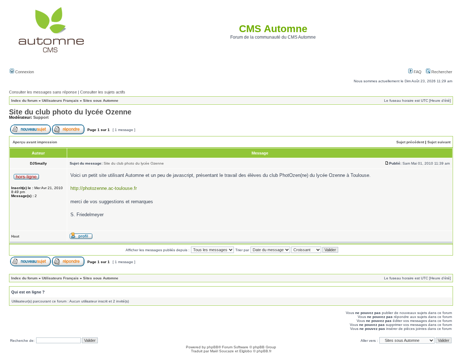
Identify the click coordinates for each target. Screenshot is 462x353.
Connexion (24, 72)
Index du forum (24, 101)
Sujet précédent (410, 142)
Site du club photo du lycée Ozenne (70, 112)
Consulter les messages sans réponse (43, 92)
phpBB (212, 347)
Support (41, 117)
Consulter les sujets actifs (102, 92)
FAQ (417, 72)
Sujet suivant (438, 142)
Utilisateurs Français (60, 101)
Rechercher (441, 72)
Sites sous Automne (100, 101)
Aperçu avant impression (35, 142)
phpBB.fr (264, 351)
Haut (15, 236)
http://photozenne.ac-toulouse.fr (103, 188)
